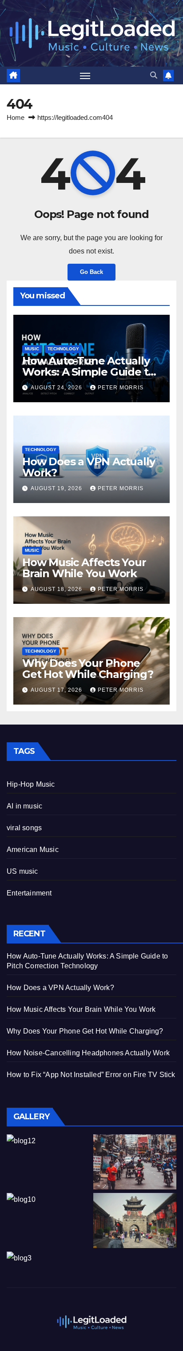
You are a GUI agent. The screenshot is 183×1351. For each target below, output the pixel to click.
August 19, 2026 (57, 488)
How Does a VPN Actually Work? (88, 467)
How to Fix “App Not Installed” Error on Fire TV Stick (91, 1074)
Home (15, 117)
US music (22, 871)
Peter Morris (120, 387)
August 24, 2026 (57, 387)
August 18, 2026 (57, 589)
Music (32, 348)
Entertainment (29, 893)
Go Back (91, 272)
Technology (63, 348)
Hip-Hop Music (31, 784)
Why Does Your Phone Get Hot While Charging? (87, 669)
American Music (33, 849)
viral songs (24, 828)
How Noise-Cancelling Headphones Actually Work (88, 1053)
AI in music (24, 806)
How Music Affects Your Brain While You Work (84, 568)
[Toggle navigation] (85, 75)
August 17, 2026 (57, 690)
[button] (153, 75)
